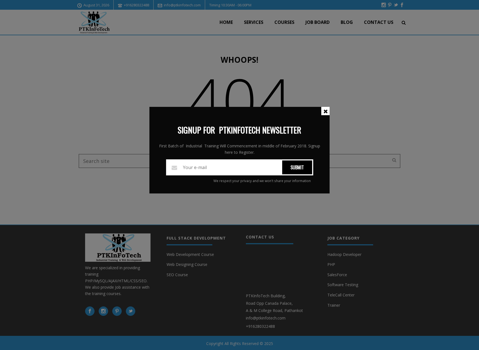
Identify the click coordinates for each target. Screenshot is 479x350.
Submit (297, 167)
